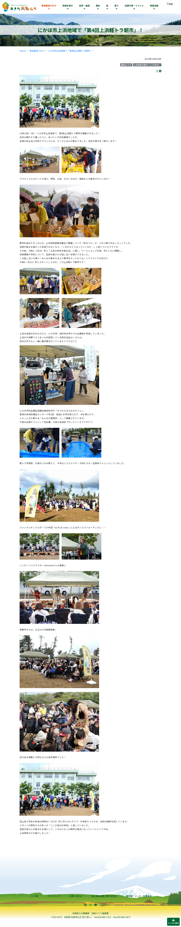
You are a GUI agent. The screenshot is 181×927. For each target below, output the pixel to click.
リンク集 (34, 896)
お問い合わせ (75, 896)
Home (23, 50)
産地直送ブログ (48, 5)
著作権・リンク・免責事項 (138, 896)
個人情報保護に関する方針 (104, 896)
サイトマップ (53, 896)
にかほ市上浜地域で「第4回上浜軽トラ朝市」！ (71, 50)
